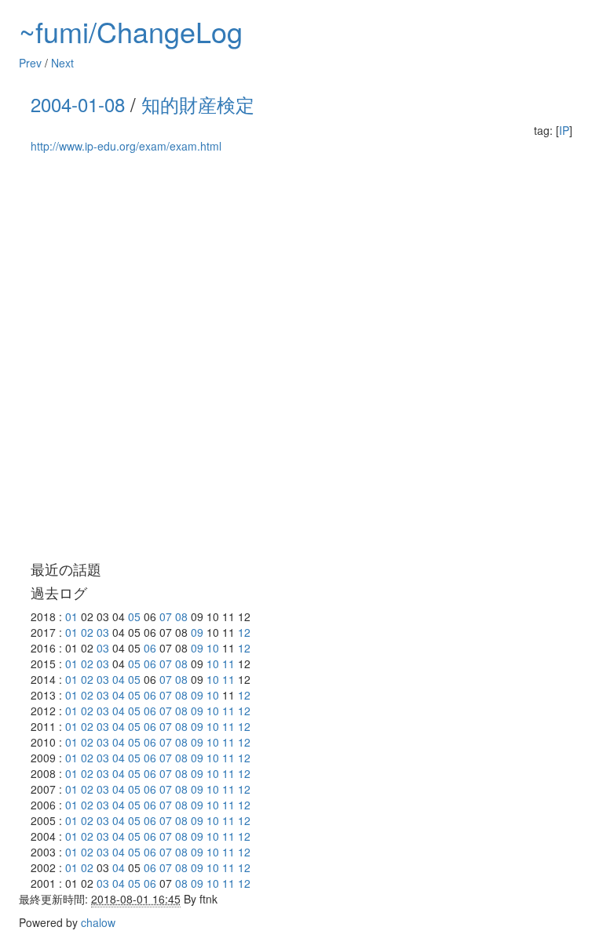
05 (134, 616)
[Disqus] (301, 358)
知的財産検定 (197, 104)
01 (71, 616)
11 (228, 663)
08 (181, 616)
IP (564, 130)
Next (62, 63)
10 (212, 648)
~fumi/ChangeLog (131, 31)
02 (87, 632)
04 (118, 679)
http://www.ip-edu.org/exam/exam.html (126, 146)
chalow (98, 922)
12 (244, 632)
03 (103, 632)
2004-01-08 (78, 104)
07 (165, 616)
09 (197, 632)
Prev (30, 63)
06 (150, 648)
